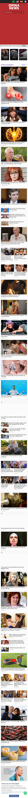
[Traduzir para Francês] (25, 1)
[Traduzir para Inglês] (17, 1)
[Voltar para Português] (13, 1)
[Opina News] (14, 6)
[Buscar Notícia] (22, 12)
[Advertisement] (14, 30)
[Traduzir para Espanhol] (21, 1)
